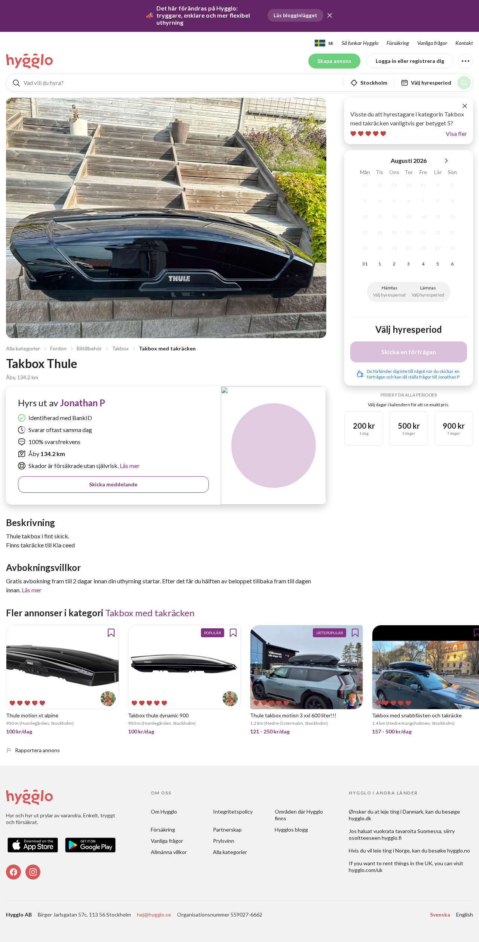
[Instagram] (32, 871)
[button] (329, 15)
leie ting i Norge (391, 850)
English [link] (464, 914)
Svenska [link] (440, 914)
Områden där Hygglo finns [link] (299, 814)
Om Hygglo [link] (164, 811)
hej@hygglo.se (154, 914)
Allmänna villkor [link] (169, 852)
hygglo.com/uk (365, 870)
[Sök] (464, 82)
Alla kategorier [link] (230, 852)
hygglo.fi (392, 838)
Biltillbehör (89, 348)
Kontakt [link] (464, 43)
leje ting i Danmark (402, 811)
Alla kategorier (23, 348)
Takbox (120, 348)
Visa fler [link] (456, 133)
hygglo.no (458, 850)
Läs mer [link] (129, 465)
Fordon (58, 348)
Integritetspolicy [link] (233, 811)
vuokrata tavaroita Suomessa (407, 831)
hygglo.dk (360, 818)
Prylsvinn (223, 841)
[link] (30, 61)
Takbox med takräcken (167, 348)
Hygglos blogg (291, 829)
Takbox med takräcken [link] (150, 612)
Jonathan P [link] (82, 402)
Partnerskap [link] (227, 829)
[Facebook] (13, 871)
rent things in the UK (407, 863)
